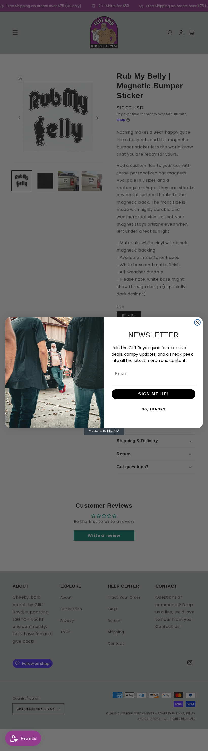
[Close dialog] (197, 322)
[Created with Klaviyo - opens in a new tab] (104, 431)
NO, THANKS (154, 409)
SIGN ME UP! (153, 394)
